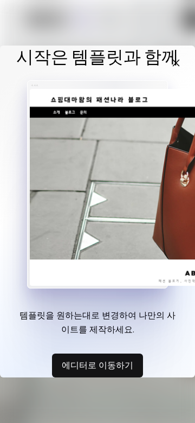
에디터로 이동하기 (97, 365)
